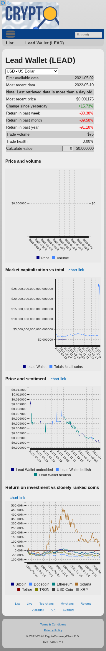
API (53, 609)
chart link (76, 270)
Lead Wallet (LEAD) (44, 43)
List (10, 43)
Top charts (46, 603)
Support (68, 609)
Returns (86, 603)
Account (38, 609)
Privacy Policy (53, 630)
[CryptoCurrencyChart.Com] (30, 15)
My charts (67, 603)
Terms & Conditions (53, 624)
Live (29, 603)
